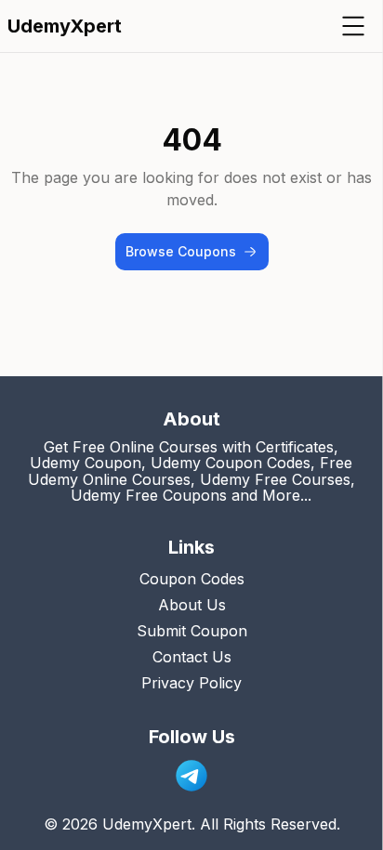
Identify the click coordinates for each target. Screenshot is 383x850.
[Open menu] (353, 26)
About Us (192, 604)
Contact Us (191, 656)
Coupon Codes (191, 578)
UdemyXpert (64, 26)
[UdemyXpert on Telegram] (191, 775)
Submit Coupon (192, 630)
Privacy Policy (191, 682)
